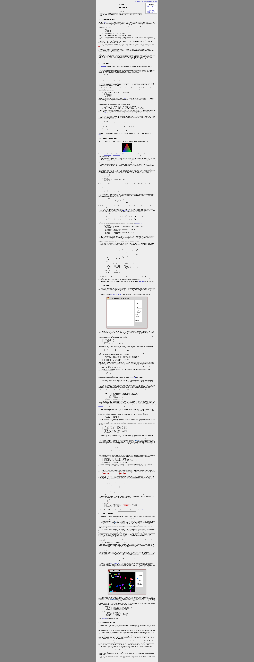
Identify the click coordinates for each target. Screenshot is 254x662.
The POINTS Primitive (151, 11)
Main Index (155, 1)
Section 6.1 (125, 98)
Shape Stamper (151, 10)
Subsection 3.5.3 (102, 112)
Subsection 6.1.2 (116, 155)
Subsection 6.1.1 (107, 22)
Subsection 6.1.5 (126, 210)
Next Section (144, 1)
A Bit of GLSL (151, 7)
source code (141, 281)
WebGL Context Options (151, 6)
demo (133, 509)
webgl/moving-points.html (115, 563)
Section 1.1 (100, 406)
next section (103, 66)
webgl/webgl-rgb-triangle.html (118, 153)
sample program (143, 509)
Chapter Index (149, 1)
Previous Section (138, 1)
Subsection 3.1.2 (132, 377)
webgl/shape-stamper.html (115, 294)
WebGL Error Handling (151, 12)
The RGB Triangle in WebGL (151, 9)
